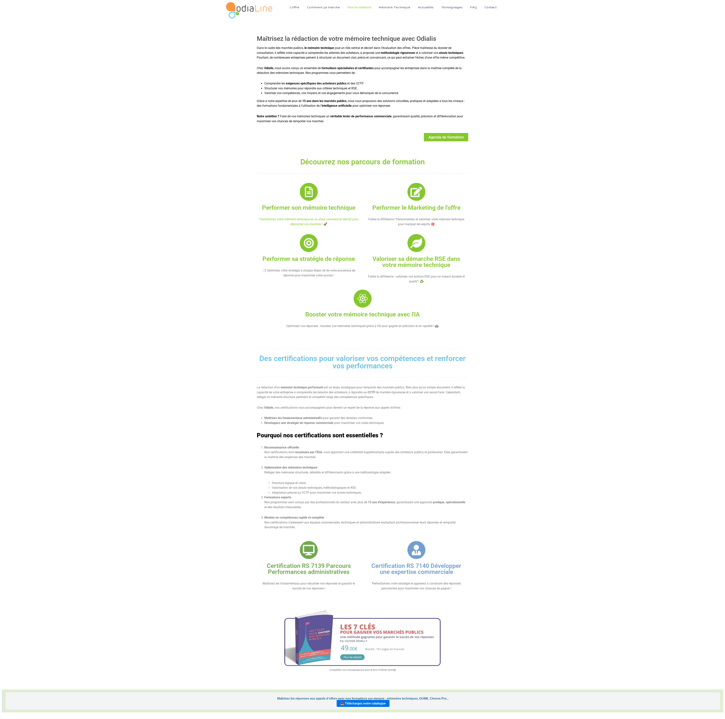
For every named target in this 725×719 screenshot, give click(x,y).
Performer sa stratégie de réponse (308, 258)
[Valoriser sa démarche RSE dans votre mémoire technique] (416, 243)
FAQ (473, 7)
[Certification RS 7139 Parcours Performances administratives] (309, 550)
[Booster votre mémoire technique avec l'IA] (363, 299)
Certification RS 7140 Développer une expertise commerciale (416, 568)
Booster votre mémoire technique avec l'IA (362, 314)
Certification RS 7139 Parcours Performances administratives (309, 568)
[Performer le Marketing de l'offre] (416, 192)
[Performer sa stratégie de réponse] (309, 243)
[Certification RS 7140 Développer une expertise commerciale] (416, 550)
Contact (490, 7)
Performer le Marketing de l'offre (416, 207)
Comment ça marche (323, 7)
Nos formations (359, 7)
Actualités (426, 7)
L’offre (294, 7)
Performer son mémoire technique (308, 207)
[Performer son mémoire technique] (309, 192)
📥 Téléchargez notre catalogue (363, 703)
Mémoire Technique (394, 7)
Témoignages (452, 7)
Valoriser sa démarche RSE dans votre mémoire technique (416, 261)
